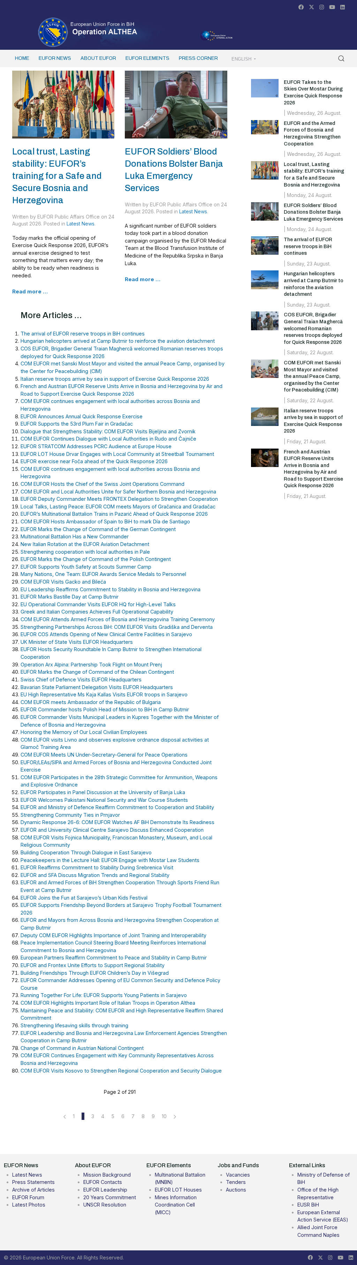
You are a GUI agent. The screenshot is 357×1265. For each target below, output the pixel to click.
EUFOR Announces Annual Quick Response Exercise (82, 416)
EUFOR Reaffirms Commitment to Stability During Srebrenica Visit (97, 867)
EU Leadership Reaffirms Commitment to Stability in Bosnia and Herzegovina (110, 589)
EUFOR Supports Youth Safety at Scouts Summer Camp (86, 567)
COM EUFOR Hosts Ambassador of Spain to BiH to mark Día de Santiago (105, 521)
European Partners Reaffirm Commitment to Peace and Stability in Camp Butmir (114, 957)
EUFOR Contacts (102, 1182)
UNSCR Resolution (104, 1205)
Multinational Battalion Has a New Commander (75, 536)
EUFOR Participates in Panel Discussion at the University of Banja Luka (103, 792)
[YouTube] (332, 7)
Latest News (80, 224)
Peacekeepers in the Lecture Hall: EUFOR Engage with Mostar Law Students (110, 860)
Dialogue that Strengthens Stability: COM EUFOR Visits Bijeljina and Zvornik (108, 431)
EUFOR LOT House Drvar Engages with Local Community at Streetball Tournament (117, 454)
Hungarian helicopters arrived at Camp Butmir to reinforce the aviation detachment (118, 341)
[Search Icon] (341, 58)
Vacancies (238, 1175)
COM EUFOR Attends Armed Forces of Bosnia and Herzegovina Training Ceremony (118, 619)
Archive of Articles (33, 1190)
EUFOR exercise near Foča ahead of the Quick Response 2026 (94, 461)
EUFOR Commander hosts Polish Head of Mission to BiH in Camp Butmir (105, 709)
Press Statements (33, 1182)
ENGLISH (242, 59)
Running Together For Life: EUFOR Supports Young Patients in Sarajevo (104, 995)
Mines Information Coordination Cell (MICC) (176, 1204)
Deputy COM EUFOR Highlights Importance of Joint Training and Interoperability (113, 935)
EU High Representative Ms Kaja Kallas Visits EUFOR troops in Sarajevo (104, 694)
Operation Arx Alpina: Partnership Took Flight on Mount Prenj (91, 664)
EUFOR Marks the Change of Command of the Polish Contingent (96, 559)
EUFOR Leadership (105, 1190)
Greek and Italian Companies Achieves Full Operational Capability (97, 612)
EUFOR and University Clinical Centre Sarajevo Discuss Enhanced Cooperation (112, 830)
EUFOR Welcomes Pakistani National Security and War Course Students (104, 800)
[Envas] (88, 31)
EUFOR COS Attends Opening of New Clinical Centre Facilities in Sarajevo (106, 634)
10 (164, 1116)
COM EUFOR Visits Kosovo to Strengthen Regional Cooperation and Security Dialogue (121, 1071)
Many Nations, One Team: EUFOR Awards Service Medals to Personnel (103, 574)
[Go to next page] (175, 1116)
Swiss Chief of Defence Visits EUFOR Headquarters (81, 679)
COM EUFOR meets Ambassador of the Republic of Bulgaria (91, 702)
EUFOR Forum (28, 1197)
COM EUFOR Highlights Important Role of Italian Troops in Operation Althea (108, 1003)
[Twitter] (311, 7)
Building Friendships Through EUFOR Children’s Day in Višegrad (95, 973)
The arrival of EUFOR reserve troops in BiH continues (83, 334)
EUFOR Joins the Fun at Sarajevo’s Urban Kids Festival (84, 898)
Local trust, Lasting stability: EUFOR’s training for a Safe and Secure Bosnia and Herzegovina (56, 176)
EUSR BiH (308, 1205)
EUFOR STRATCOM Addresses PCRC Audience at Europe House (96, 446)
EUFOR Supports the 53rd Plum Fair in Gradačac (77, 424)
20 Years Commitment (109, 1197)
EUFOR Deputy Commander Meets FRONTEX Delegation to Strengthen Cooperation (119, 499)
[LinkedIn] (342, 7)
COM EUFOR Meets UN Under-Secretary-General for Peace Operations (104, 755)
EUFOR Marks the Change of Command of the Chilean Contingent (97, 672)
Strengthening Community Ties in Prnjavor (70, 815)
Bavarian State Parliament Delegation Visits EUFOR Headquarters (97, 687)
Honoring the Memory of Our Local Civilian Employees (84, 732)
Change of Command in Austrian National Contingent (82, 1048)
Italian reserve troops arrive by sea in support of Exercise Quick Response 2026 (115, 379)
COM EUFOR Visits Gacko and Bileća (63, 582)
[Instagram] (321, 7)
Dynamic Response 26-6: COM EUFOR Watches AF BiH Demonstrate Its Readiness (117, 822)
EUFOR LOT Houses (178, 1190)
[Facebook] (301, 7)
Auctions (236, 1190)
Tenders (236, 1182)
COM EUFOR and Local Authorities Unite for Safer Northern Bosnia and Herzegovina (118, 492)
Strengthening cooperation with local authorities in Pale (85, 552)
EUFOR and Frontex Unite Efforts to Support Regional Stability (93, 965)
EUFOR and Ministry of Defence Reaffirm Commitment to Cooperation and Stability (117, 807)
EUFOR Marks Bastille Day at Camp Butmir (70, 597)
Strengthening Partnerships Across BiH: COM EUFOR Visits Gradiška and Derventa (117, 627)
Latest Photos (28, 1205)
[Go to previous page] (64, 1116)
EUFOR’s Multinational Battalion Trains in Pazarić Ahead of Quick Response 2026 (114, 514)
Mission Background (107, 1175)
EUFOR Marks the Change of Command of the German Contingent (98, 529)
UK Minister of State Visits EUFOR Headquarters (77, 642)
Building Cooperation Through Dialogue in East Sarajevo (86, 852)
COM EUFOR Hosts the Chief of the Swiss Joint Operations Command (102, 484)
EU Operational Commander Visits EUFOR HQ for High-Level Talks (98, 604)
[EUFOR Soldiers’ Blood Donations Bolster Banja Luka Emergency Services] (176, 104)
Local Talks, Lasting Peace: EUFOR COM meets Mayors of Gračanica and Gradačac (118, 506)
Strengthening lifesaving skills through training (74, 1025)
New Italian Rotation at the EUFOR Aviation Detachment (85, 544)
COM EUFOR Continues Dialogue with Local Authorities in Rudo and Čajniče (108, 439)
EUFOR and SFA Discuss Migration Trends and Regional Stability (95, 875)
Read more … (30, 291)
